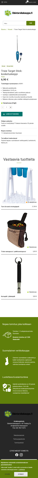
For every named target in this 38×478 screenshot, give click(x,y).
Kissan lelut (10, 66)
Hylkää (7, 474)
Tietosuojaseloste (19, 439)
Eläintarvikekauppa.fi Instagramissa (21, 454)
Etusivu (3, 29)
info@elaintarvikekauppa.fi (19, 426)
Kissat (10, 29)
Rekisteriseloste (19, 435)
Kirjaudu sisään (32, 2)
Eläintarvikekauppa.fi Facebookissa (16, 454)
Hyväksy (21, 474)
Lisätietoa (21, 469)
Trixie (3, 77)
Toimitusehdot (19, 443)
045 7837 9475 (21, 428)
